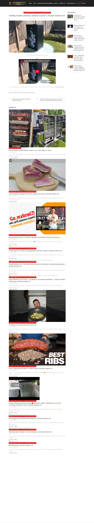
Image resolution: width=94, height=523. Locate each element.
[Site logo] (18, 3)
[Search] (76, 3)
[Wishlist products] (79, 3)
